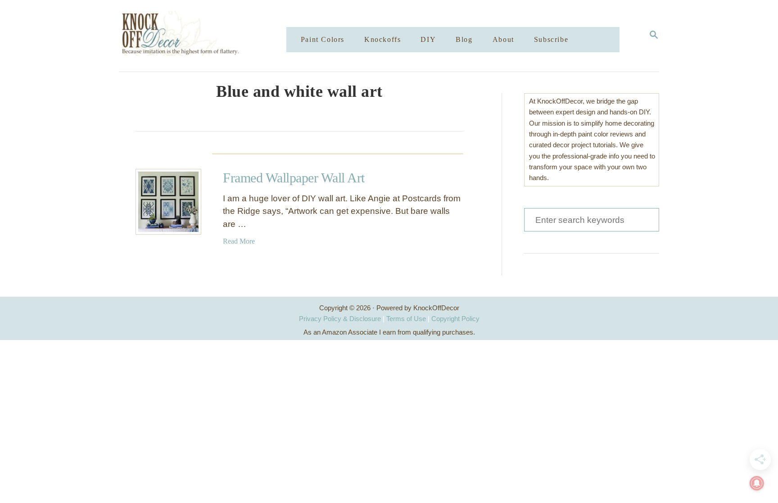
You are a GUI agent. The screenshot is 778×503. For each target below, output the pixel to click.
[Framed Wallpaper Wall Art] (168, 202)
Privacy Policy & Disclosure (340, 318)
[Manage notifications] (757, 483)
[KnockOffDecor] (209, 36)
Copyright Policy (455, 318)
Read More (239, 241)
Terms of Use (406, 318)
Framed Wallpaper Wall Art (294, 177)
